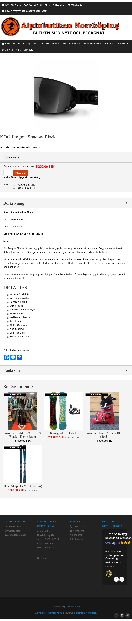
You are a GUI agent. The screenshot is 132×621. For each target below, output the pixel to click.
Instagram (77, 539)
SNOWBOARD (91, 43)
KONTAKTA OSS (12, 4)
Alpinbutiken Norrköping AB (48, 612)
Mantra (79, 612)
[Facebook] (116, 615)
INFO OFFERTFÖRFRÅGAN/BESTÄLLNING (25, 11)
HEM (7, 43)
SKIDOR (17, 43)
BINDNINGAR (49, 43)
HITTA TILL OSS (55, 4)
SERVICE (8, 49)
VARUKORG (76, 4)
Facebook (77, 534)
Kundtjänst (78, 530)
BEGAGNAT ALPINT (115, 43)
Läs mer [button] (109, 566)
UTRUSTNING (70, 43)
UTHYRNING (26, 49)
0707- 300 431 (34, 4)
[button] (121, 579)
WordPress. (91, 612)
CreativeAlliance (73, 606)
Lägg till (21, 173)
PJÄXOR (32, 43)
